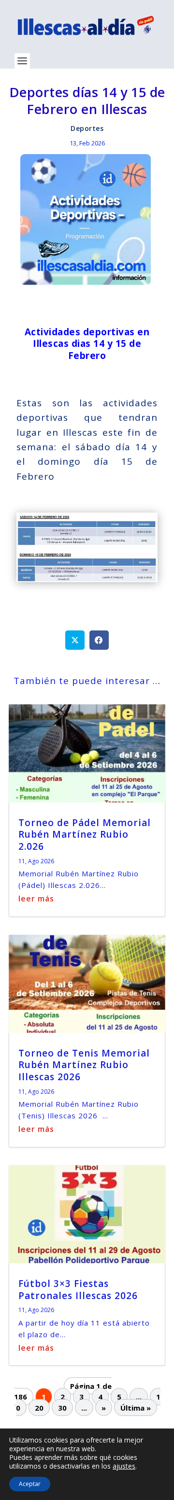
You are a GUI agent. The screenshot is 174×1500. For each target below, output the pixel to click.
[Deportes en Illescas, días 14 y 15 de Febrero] (87, 579)
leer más (36, 898)
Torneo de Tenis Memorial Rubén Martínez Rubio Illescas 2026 (84, 1065)
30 (62, 1407)
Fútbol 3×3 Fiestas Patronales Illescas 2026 (78, 1289)
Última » (135, 1407)
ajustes (124, 1466)
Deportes (87, 128)
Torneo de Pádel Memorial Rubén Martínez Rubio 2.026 (84, 834)
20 (39, 1407)
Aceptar (30, 1484)
